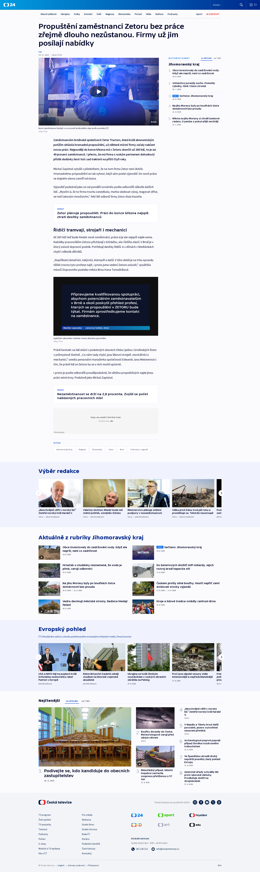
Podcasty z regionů (139, 449)
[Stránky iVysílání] (198, 814)
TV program (45, 814)
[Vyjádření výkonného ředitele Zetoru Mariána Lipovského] (105, 306)
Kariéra (85, 838)
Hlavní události (49, 13)
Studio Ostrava (89, 829)
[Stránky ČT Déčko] (136, 824)
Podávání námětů (91, 843)
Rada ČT (86, 834)
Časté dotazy (88, 848)
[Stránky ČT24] (137, 814)
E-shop (42, 843)
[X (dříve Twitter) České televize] (213, 802)
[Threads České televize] (219, 802)
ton (40, 51)
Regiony (110, 13)
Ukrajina (65, 13)
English (61, 865)
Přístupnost (93, 865)
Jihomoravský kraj (64, 449)
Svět (99, 13)
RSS (219, 865)
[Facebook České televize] (201, 802)
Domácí (88, 13)
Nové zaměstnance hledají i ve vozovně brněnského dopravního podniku (72, 128)
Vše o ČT (43, 853)
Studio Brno (88, 824)
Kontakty (87, 853)
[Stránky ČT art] (164, 824)
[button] (99, 91)
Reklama (86, 819)
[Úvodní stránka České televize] (55, 802)
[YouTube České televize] (207, 802)
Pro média (87, 814)
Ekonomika (124, 13)
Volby (77, 13)
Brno (122, 449)
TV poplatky (45, 824)
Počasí (138, 13)
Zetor (111, 449)
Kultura (159, 13)
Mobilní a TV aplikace (49, 848)
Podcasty (173, 13)
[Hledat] (241, 5)
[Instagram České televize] (195, 802)
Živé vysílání (45, 819)
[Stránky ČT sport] (166, 814)
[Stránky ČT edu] (195, 824)
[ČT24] (9, 5)
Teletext (43, 829)
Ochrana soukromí (76, 865)
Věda (148, 13)
